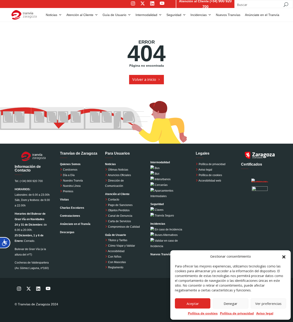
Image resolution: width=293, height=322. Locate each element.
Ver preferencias (268, 303)
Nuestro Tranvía (72, 180)
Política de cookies (210, 175)
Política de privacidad (212, 164)
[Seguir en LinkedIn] (152, 6)
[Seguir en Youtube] (166, 6)
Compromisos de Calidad (124, 226)
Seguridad (173, 15)
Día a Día (68, 175)
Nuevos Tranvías (228, 15)
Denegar (230, 303)
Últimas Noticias (117, 169)
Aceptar (193, 303)
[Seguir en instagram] (133, 6)
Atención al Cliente (79, 15)
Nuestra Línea (71, 185)
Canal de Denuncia (120, 215)
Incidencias (198, 15)
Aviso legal (264, 313)
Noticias (51, 15)
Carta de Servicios (119, 221)
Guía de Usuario (114, 15)
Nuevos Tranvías (161, 254)
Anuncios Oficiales (119, 175)
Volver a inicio (144, 79)
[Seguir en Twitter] (142, 6)
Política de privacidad (237, 313)
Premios (67, 191)
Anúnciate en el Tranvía (262, 15)
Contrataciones (70, 215)
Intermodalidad (146, 15)
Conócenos (69, 169)
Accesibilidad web (209, 180)
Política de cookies (203, 313)
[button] (284, 256)
